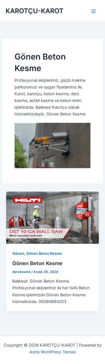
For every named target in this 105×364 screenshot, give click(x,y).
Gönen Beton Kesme (44, 253)
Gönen (18, 253)
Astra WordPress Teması (52, 351)
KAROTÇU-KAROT (35, 11)
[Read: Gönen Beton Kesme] (52, 217)
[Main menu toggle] (93, 11)
